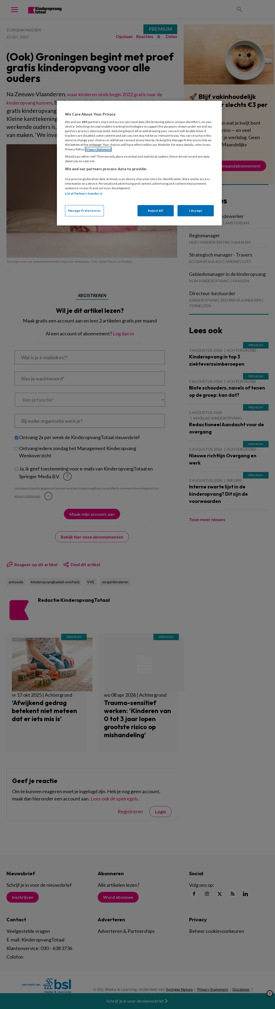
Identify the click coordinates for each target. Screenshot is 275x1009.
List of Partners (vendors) (83, 193)
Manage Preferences (84, 210)
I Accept (195, 210)
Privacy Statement (98, 149)
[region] (139, 163)
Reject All (155, 210)
